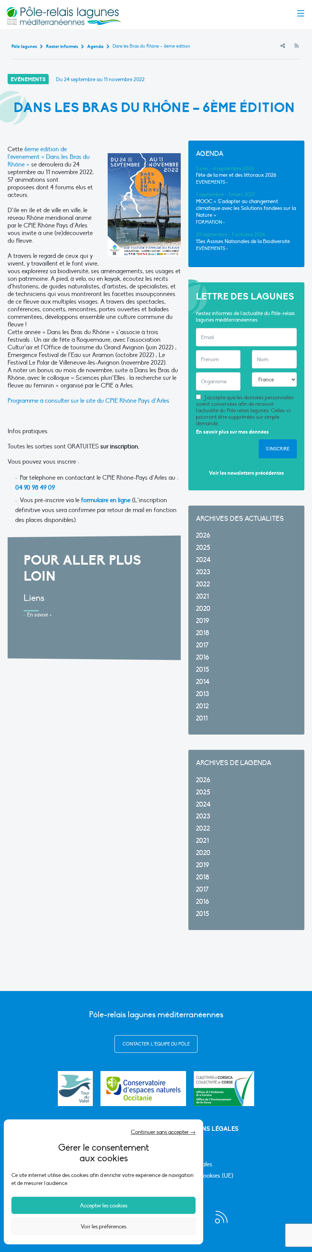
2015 (202, 670)
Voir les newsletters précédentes (246, 473)
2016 (202, 657)
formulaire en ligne (106, 500)
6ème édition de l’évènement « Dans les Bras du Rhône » (49, 157)
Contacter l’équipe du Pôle (156, 1044)
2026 (203, 536)
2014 (203, 682)
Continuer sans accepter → (163, 1132)
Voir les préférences (103, 1226)
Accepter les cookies (103, 1205)
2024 (203, 560)
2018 (202, 633)
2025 (203, 548)
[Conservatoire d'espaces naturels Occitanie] (143, 1088)
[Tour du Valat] (75, 1088)
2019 (202, 621)
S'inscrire (278, 448)
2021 (202, 596)
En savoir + (39, 615)
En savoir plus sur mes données (232, 432)
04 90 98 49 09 (35, 488)
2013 (202, 694)
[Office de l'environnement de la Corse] (224, 1088)
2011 (202, 718)
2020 (203, 609)
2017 (202, 645)
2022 (203, 584)
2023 (203, 572)
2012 (202, 706)
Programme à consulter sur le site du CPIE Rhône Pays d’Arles (88, 401)
